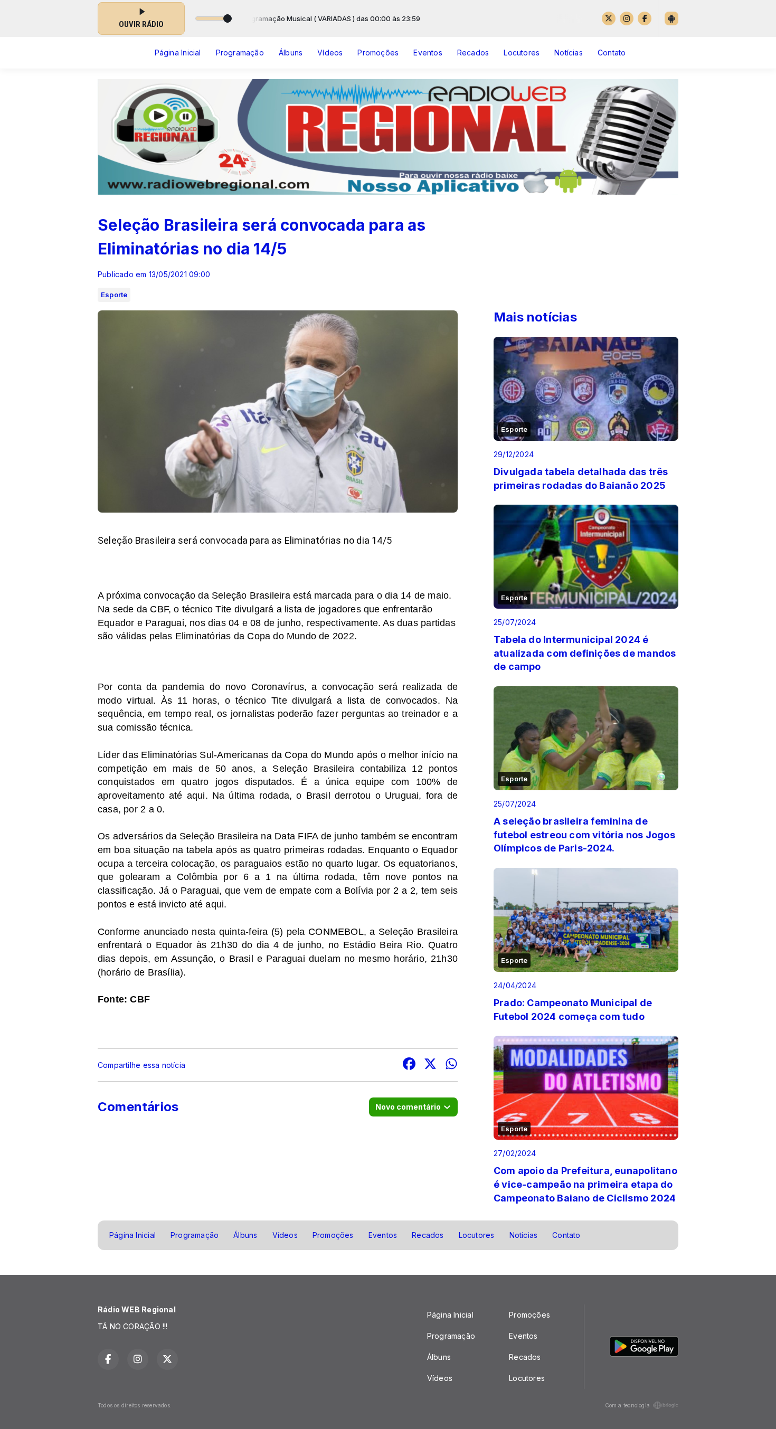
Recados (473, 52)
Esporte (114, 294)
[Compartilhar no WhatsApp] (451, 1065)
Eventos (427, 52)
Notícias (568, 52)
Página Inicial (178, 52)
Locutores (522, 52)
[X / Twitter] (609, 18)
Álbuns (290, 52)
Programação (240, 52)
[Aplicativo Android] (671, 18)
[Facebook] (644, 18)
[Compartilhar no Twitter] (430, 1065)
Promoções (378, 52)
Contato (612, 52)
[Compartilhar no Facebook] (409, 1065)
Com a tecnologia (627, 1405)
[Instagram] (626, 18)
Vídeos (330, 52)
